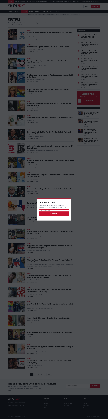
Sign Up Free (54, 213)
